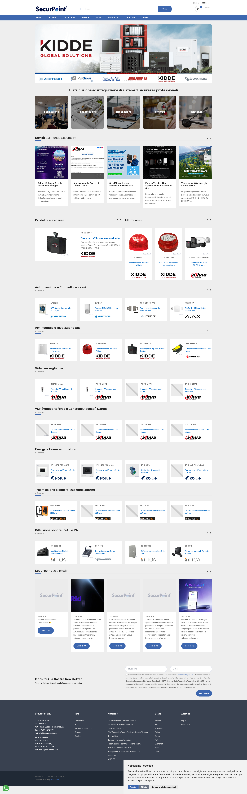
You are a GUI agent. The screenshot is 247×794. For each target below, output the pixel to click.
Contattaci (79, 721)
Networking (113, 736)
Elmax (157, 736)
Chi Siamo (52, 17)
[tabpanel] (123, 53)
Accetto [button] (133, 787)
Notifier (158, 740)
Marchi (85, 17)
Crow (157, 752)
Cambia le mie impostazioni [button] (164, 787)
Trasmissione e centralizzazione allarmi (124, 744)
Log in (196, 3)
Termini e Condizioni (83, 728)
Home (38, 17)
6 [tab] (128, 80)
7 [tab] (130, 80)
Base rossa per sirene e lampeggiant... (168, 264)
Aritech (158, 721)
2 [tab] (118, 80)
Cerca (164, 9)
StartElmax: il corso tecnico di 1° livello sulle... (122, 184)
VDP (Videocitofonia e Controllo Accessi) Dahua (128, 732)
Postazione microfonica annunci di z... (105, 552)
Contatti (146, 17)
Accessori (112, 755)
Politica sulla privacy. (185, 675)
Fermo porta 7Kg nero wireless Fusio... (100, 238)
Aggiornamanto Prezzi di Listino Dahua (86, 184)
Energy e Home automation (119, 740)
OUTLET (111, 759)
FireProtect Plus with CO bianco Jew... (195, 309)
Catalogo (69, 17)
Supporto (113, 17)
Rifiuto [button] (144, 787)
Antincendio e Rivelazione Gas (120, 725)
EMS (156, 725)
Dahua (157, 732)
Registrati (206, 3)
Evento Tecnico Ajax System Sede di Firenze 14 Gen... (158, 185)
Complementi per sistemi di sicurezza (124, 752)
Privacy (78, 732)
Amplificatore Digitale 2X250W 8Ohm (60, 552)
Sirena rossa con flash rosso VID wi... (139, 264)
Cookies (78, 736)
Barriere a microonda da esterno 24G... (150, 309)
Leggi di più (46, 630)
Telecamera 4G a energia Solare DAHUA (194, 184)
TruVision (158, 728)
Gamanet (159, 744)
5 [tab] (126, 80)
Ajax (157, 748)
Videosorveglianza (115, 728)
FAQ (76, 725)
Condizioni (130, 17)
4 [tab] (124, 80)
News (98, 17)
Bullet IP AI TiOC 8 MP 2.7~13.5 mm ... (198, 264)
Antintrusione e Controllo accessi (122, 721)
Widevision (55, 780)
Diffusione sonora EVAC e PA (119, 748)
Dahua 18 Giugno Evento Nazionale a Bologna (50, 184)
